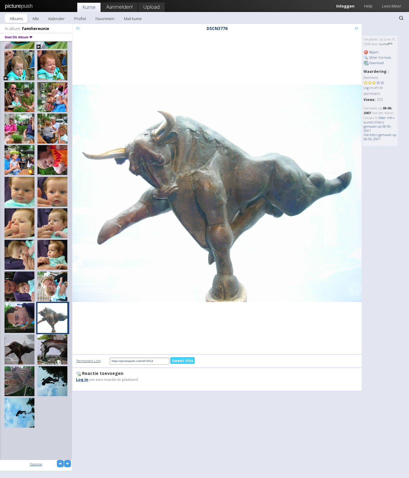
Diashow (36, 464)
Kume (89, 7)
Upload (151, 6)
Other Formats (379, 57)
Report (373, 52)
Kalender (57, 18)
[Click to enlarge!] (217, 193)
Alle (35, 18)
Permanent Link (88, 360)
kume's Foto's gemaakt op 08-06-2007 (377, 126)
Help (368, 6)
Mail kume (133, 18)
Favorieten (105, 18)
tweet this (182, 360)
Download (376, 63)
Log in (368, 87)
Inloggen (345, 6)
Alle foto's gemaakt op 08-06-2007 (379, 136)
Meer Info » (386, 117)
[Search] (401, 18)
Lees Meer (391, 6)
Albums (16, 18)
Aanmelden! (119, 6)
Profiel (80, 18)
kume (383, 44)
